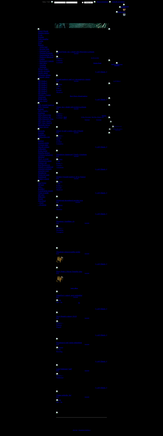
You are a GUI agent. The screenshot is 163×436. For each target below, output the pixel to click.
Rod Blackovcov (44, 165)
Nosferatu (87, 119)
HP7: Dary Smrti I (44, 121)
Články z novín (43, 179)
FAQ (40, 43)
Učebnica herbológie (45, 155)
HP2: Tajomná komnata (43, 108)
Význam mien (43, 145)
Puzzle (40, 199)
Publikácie (42, 135)
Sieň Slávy (43, 63)
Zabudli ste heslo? (118, 2)
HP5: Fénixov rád (44, 117)
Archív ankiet (43, 73)
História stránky (43, 33)
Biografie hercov (44, 125)
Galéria (42, 59)
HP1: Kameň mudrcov (46, 105)
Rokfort (41, 141)
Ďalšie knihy (42, 99)
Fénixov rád (42, 163)
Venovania (42, 97)
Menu (65, 118)
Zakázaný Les (44, 51)
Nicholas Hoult (97, 63)
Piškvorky (41, 197)
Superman (98, 119)
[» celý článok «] (116, 81)
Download (42, 201)
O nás (40, 35)
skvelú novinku (95, 57)
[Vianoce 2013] (124, 15)
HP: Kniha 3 (42, 85)
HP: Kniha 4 (42, 87)
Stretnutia (42, 67)
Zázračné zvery (43, 171)
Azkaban (42, 65)
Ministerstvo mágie (45, 161)
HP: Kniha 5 (42, 89)
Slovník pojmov (43, 147)
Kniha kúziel (42, 151)
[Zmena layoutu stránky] (126, 6)
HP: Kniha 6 (42, 91)
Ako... (40, 187)
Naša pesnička (43, 39)
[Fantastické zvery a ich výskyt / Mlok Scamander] (124, 10)
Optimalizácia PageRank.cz (84, 430)
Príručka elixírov (44, 153)
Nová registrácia (102, 2)
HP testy (41, 185)
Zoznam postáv (43, 143)
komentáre (76, 53)
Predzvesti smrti (43, 175)
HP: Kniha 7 (42, 93)
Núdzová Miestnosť (46, 57)
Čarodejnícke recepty (45, 191)
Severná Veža (44, 49)
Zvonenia (42, 205)
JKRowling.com (44, 137)
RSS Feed (75, 430)
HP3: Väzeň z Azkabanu (43, 112)
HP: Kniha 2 (42, 83)
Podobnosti (42, 177)
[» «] (101, 72)
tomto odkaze (74, 288)
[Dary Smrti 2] (122, 7)
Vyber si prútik (43, 193)
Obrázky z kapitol (44, 95)
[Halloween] (120, 12)
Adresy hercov (43, 127)
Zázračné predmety (45, 169)
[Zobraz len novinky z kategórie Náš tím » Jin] (117, 63)
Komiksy (41, 189)
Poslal (57, 53)
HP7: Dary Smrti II (45, 123)
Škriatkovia (42, 173)
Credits (40, 41)
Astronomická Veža (46, 55)
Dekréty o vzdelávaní (45, 167)
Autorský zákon (43, 77)
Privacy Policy (43, 69)
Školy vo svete (43, 159)
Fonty (41, 203)
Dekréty (41, 45)
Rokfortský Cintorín (46, 61)
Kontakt (41, 37)
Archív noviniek (44, 71)
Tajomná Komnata (46, 53)
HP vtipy (41, 195)
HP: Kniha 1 (42, 81)
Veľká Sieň (43, 47)
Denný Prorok (43, 31)
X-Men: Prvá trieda (86, 117)
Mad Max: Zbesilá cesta (98, 117)
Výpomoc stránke (44, 75)
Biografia (41, 131)
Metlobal (41, 157)
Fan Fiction (42, 183)
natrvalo (80, 2)
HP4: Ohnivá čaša (44, 115)
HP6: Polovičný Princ (46, 119)
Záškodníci (42, 149)
